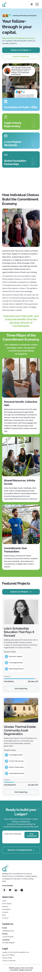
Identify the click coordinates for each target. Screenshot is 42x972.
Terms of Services (9, 961)
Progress (7, 676)
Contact (5, 918)
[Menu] (37, 4)
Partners (5, 912)
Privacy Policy (7, 958)
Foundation (6, 909)
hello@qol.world (8, 931)
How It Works (6, 904)
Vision (4, 901)
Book (4, 915)
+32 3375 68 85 (7, 937)
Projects (5, 906)
